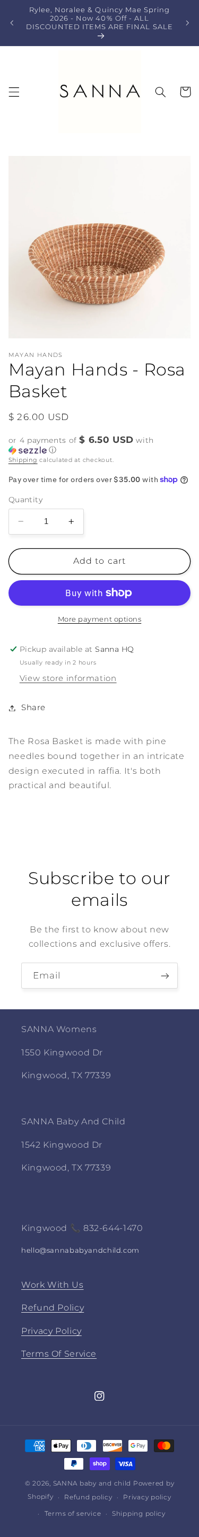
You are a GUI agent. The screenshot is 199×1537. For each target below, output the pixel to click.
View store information (68, 678)
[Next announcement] (187, 22)
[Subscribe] (165, 976)
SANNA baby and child (92, 1483)
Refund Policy (52, 1308)
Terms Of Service (59, 1354)
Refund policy (88, 1497)
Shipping (23, 460)
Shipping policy (139, 1513)
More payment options (100, 619)
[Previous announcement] (11, 22)
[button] (14, 92)
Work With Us (52, 1285)
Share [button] (33, 707)
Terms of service (73, 1513)
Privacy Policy (51, 1331)
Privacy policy (147, 1497)
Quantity (25, 499)
